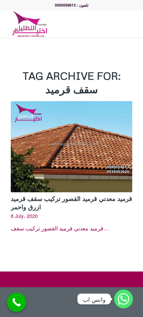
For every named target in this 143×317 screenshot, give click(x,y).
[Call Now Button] (16, 302)
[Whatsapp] (123, 299)
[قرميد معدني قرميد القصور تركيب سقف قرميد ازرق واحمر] (71, 146)
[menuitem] (113, 24)
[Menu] (128, 24)
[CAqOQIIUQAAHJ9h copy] (59, 24)
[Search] (113, 24)
